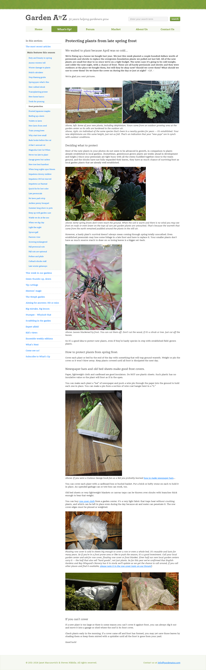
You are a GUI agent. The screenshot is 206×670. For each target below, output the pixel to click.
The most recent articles (38, 46)
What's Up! (64, 29)
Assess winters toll (37, 62)
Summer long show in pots (41, 208)
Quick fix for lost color (39, 188)
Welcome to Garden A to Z (67, 17)
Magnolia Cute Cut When (39, 149)
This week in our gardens (39, 272)
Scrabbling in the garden (38, 320)
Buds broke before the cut (40, 140)
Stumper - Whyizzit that (38, 314)
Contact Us (167, 29)
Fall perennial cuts (37, 246)
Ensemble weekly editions (39, 338)
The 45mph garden (35, 296)
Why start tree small (37, 135)
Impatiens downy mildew (40, 174)
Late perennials (35, 193)
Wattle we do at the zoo (39, 217)
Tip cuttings (32, 284)
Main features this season (41, 52)
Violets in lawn (35, 120)
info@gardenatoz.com (169, 662)
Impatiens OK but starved (40, 179)
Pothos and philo (36, 256)
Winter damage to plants (39, 67)
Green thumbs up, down (38, 278)
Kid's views (31, 332)
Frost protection (36, 106)
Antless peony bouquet (39, 203)
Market (116, 29)
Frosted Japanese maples (39, 111)
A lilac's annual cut (37, 145)
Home (38, 29)
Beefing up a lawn (36, 116)
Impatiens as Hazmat (38, 183)
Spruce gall (33, 232)
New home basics (36, 96)
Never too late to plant (38, 154)
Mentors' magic (34, 290)
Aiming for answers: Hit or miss (42, 302)
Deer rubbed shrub (37, 87)
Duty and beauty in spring (40, 57)
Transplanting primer (38, 91)
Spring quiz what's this (39, 82)
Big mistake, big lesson (38, 308)
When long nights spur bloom (42, 169)
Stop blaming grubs (37, 77)
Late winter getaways (38, 266)
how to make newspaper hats (158, 477)
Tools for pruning (36, 101)
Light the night (35, 227)
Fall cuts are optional (38, 251)
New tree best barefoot (39, 164)
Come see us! (33, 350)
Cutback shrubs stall (37, 261)
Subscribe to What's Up (38, 356)
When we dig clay (36, 222)
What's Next (32, 344)
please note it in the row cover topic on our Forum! (125, 566)
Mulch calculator (36, 72)
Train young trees (36, 130)
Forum (90, 29)
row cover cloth (87, 501)
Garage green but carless (39, 159)
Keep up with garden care (40, 212)
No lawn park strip (37, 198)
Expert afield (32, 326)
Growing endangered (38, 241)
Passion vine (34, 237)
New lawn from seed (38, 125)
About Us (142, 29)
